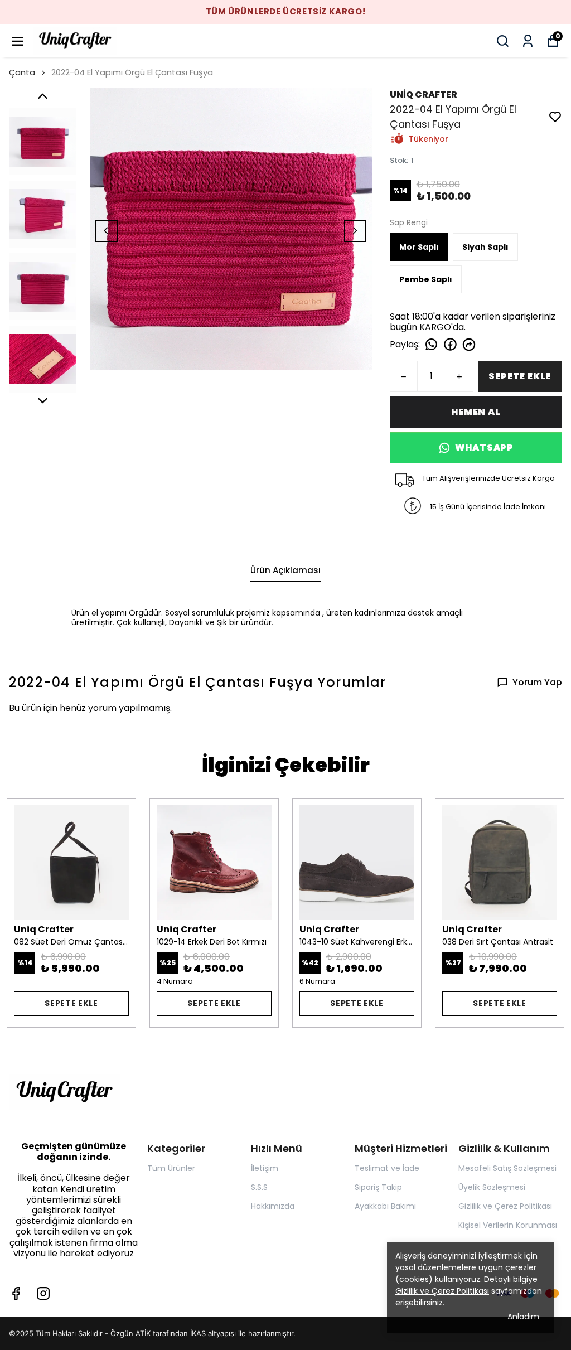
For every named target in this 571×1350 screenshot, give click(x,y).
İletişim (264, 1168)
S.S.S (259, 1187)
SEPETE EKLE (519, 376)
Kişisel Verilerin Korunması (507, 1225)
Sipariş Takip (378, 1187)
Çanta (22, 72)
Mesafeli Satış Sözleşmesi (507, 1168)
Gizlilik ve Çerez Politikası (505, 1206)
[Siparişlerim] (528, 41)
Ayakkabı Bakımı (385, 1206)
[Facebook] (16, 1293)
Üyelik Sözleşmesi (491, 1187)
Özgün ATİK (130, 1333)
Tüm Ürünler (171, 1168)
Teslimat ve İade (387, 1168)
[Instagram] (43, 1293)
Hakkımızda (272, 1206)
